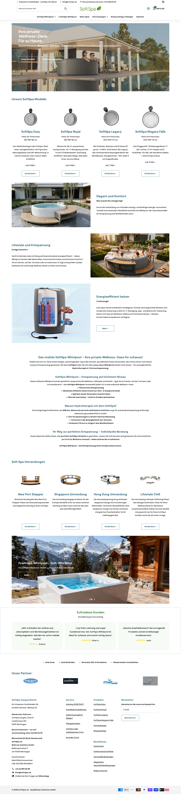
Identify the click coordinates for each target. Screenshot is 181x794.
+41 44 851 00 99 (22, 769)
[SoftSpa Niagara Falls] (150, 117)
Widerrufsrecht (100, 771)
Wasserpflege (100, 731)
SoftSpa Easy (100, 704)
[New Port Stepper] (31, 480)
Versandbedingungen (103, 757)
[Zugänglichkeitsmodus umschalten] (163, 1)
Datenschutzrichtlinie (103, 751)
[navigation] (86, 599)
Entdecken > (30, 173)
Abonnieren (130, 718)
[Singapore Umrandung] (71, 480)
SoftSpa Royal (100, 709)
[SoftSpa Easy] (31, 117)
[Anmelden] (148, 8)
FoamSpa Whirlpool (68, 17)
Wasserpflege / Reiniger (122, 17)
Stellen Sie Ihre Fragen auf (32, 776)
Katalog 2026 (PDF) (75, 704)
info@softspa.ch (23, 772)
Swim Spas (84, 17)
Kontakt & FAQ (72, 737)
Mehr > (105, 328)
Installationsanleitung (76, 709)
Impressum (99, 746)
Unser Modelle (28, 59)
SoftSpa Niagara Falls (103, 720)
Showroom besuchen (52, 59)
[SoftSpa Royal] (71, 117)
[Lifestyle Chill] (150, 480)
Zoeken (65, 9)
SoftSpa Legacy (101, 715)
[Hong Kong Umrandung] (110, 480)
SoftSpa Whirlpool (45, 17)
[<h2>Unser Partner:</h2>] (31, 681)
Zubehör (140, 17)
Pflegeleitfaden (73, 723)
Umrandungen (99, 17)
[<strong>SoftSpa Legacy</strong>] (110, 117)
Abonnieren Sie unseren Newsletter (138, 704)
